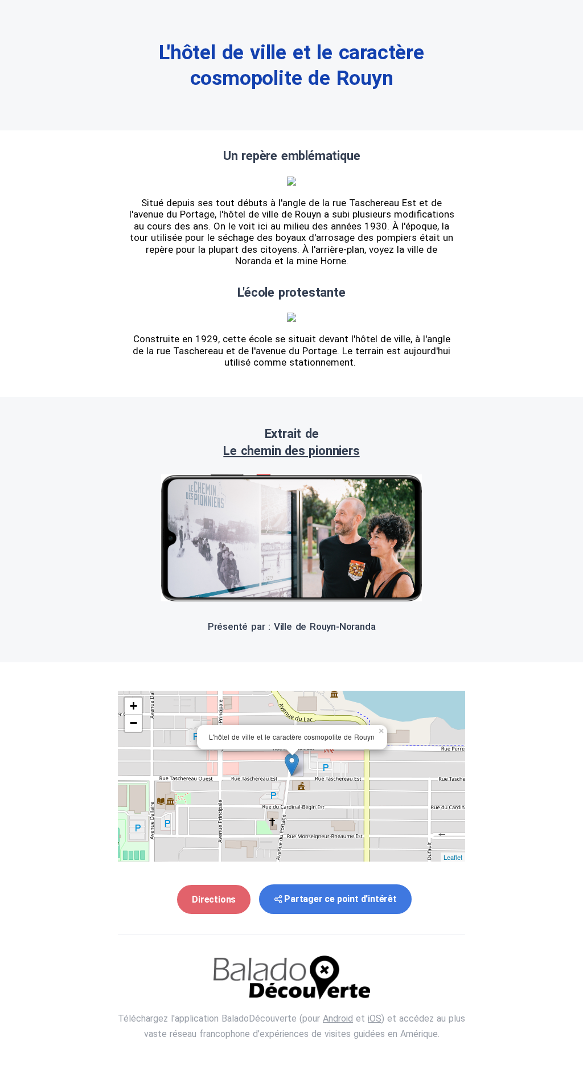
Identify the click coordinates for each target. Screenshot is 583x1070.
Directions (214, 899)
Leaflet (453, 857)
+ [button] (133, 706)
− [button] (133, 723)
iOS (374, 1018)
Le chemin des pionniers (291, 451)
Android (338, 1018)
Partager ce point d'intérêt (340, 898)
